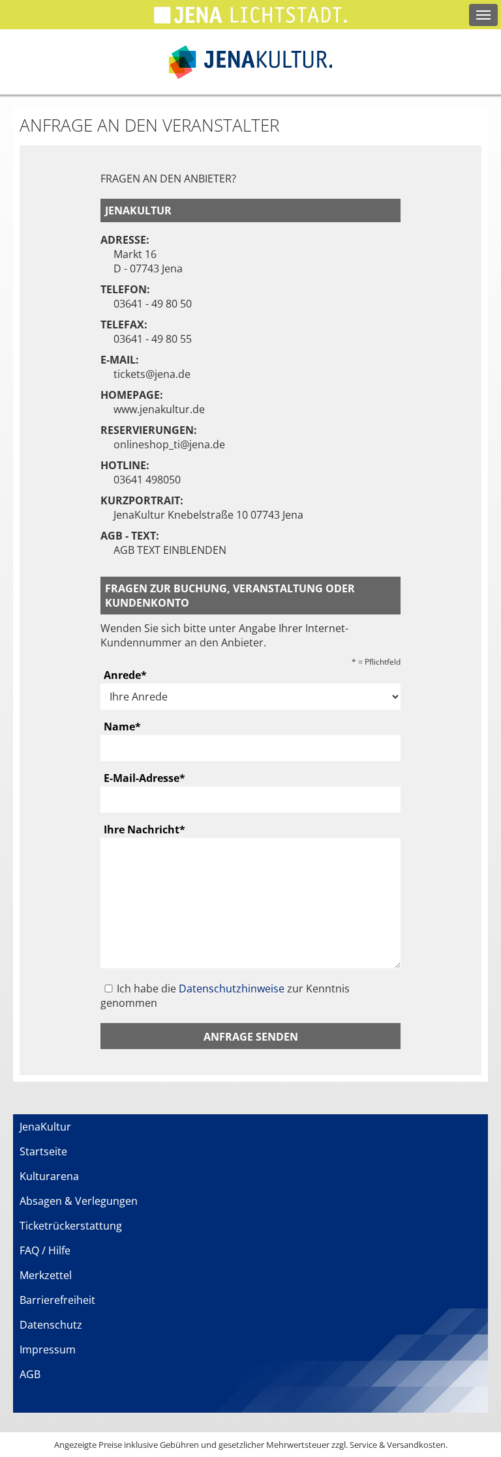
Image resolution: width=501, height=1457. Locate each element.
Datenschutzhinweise (231, 988)
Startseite (43, 1151)
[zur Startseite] (250, 62)
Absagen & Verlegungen (79, 1201)
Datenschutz (51, 1325)
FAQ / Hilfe (45, 1250)
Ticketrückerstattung (71, 1226)
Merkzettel (46, 1275)
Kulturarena (49, 1176)
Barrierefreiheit (57, 1300)
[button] (250, 1036)
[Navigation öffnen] (483, 15)
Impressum (48, 1349)
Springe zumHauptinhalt (11, 11)
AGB (30, 1374)
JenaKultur (45, 1126)
